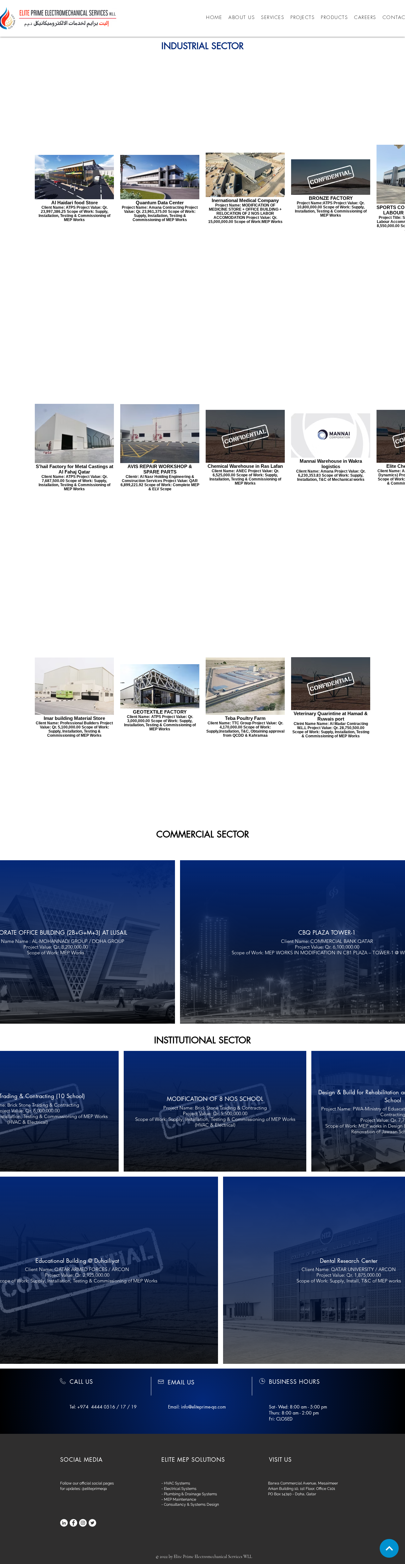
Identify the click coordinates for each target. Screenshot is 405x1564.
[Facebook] (73, 1523)
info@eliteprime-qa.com (203, 1407)
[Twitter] (92, 1523)
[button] (302, 17)
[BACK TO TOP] (389, 1548)
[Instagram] (83, 1523)
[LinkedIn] (64, 1523)
